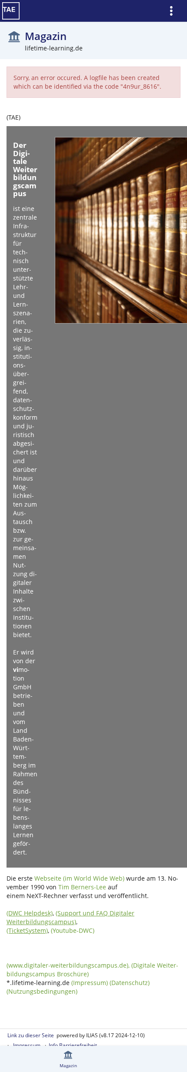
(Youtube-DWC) (72, 930)
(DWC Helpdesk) (30, 913)
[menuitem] (174, 11)
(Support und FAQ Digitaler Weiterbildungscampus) (70, 917)
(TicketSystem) (27, 930)
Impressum (26, 1045)
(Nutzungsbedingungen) (42, 991)
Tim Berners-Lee (82, 887)
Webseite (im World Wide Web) (79, 878)
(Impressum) (89, 982)
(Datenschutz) (130, 982)
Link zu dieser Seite (30, 1035)
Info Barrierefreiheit (73, 1045)
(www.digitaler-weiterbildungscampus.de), (69, 965)
